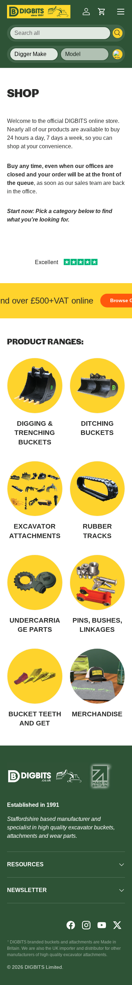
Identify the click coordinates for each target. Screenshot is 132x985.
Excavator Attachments (35, 531)
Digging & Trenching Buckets (34, 433)
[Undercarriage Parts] (34, 582)
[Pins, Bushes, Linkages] (97, 582)
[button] (101, 11)
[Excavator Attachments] (34, 488)
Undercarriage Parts (35, 625)
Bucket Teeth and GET (34, 718)
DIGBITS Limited (43, 967)
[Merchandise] (97, 676)
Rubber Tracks (97, 531)
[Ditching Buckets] (97, 385)
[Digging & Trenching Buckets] (34, 385)
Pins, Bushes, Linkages (97, 625)
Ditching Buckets (97, 428)
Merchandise (97, 714)
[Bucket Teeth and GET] (34, 676)
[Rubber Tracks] (97, 488)
